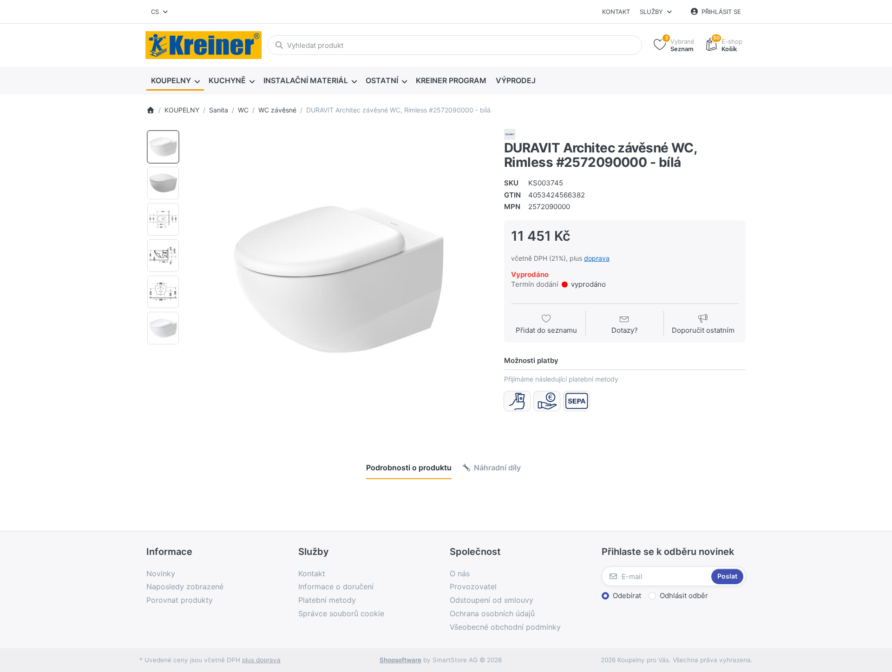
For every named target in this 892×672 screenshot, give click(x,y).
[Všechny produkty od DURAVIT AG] (509, 133)
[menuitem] (175, 81)
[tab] (409, 467)
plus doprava (261, 660)
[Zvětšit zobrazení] (338, 280)
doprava (597, 258)
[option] (163, 147)
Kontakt (616, 11)
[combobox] (160, 11)
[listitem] (338, 280)
